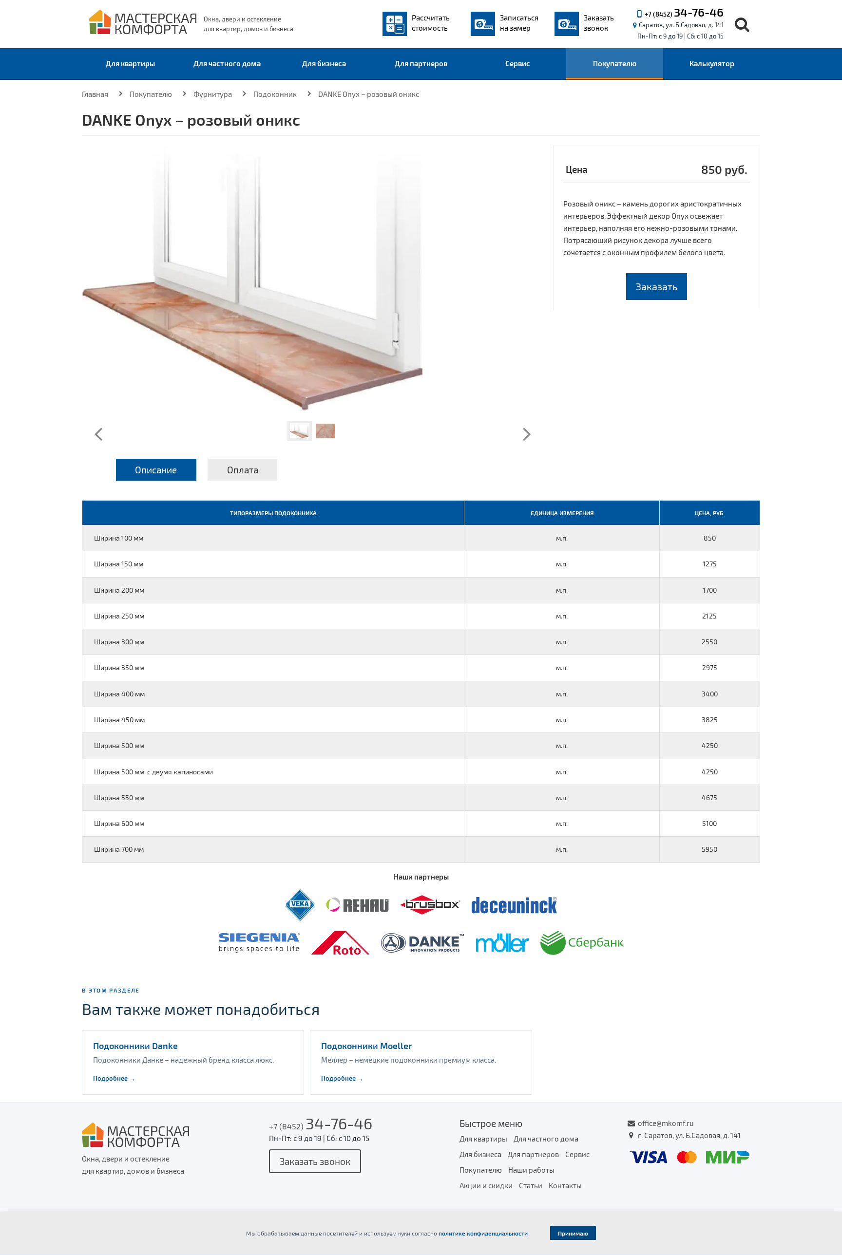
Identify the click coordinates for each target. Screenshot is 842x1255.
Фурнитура (212, 94)
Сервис (517, 63)
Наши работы (531, 1169)
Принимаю (573, 1233)
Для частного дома (227, 63)
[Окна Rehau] (358, 903)
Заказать (656, 286)
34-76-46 (699, 12)
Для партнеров (421, 63)
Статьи (530, 1185)
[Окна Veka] (301, 903)
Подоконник (275, 94)
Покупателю (614, 63)
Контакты (565, 1185)
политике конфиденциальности (483, 1233)
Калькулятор (711, 63)
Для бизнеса (324, 63)
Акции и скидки (486, 1185)
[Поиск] (742, 24)
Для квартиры (130, 63)
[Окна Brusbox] (431, 903)
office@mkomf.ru (666, 1123)
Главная (95, 94)
